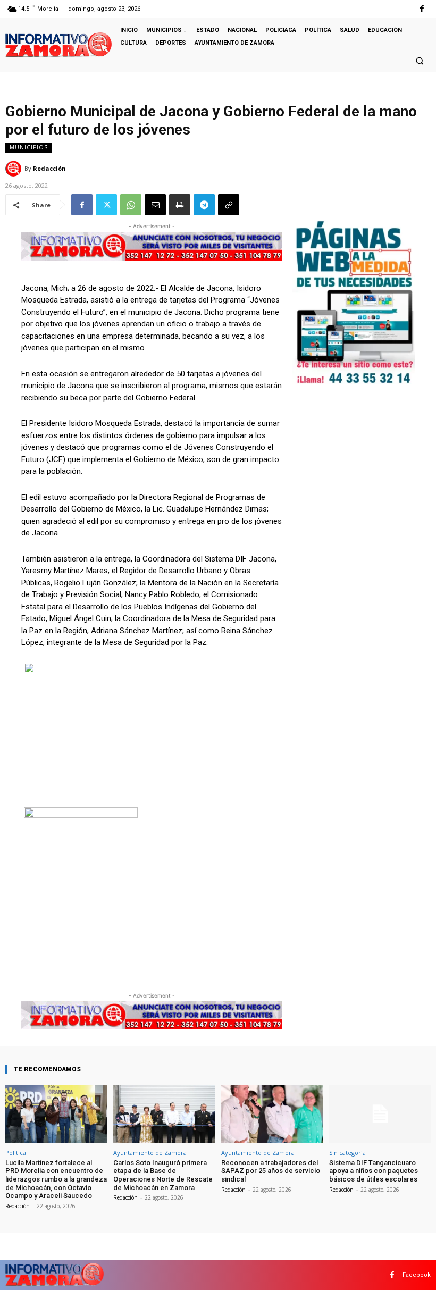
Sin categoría (347, 1152)
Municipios (29, 147)
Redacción (49, 168)
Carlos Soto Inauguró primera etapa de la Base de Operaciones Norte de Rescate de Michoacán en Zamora (163, 1175)
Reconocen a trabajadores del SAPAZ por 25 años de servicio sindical (270, 1171)
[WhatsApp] (130, 204)
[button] (419, 60)
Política (15, 1152)
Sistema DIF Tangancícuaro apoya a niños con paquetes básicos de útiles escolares (373, 1171)
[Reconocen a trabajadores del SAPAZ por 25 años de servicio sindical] (272, 1114)
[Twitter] (106, 204)
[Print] (179, 204)
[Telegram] (204, 204)
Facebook (417, 1274)
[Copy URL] (228, 204)
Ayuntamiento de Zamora (150, 1152)
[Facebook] (422, 8)
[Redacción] (14, 169)
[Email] (155, 204)
